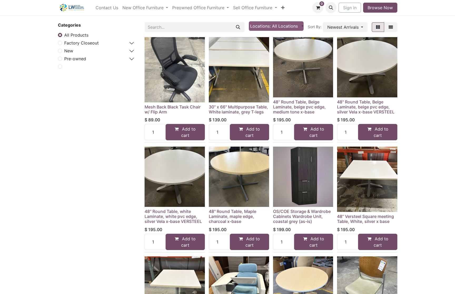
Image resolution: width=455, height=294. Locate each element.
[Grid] (378, 27)
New (68, 50)
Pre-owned (75, 58)
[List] (390, 27)
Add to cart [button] (188, 132)
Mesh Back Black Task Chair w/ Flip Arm (173, 109)
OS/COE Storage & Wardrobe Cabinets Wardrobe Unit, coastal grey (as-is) (302, 216)
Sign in (350, 7)
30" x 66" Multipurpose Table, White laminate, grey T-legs (238, 109)
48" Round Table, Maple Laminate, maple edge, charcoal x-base (232, 216)
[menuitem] (106, 7)
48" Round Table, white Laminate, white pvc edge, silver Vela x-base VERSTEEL (173, 216)
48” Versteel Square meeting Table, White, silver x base (365, 219)
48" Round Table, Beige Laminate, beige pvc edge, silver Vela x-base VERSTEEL (365, 106)
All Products (76, 35)
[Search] (238, 27)
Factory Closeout (81, 43)
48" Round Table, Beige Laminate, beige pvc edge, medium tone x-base (299, 106)
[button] (331, 7)
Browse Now (380, 7)
